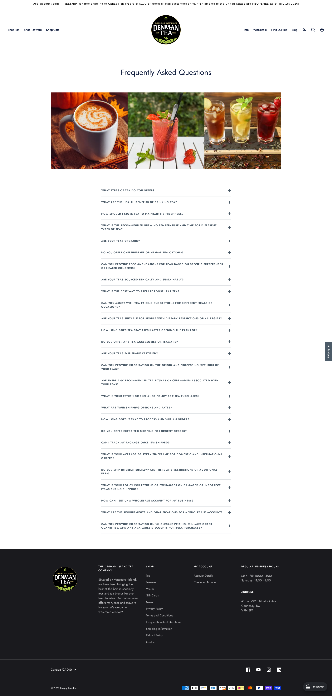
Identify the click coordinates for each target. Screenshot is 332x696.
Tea (148, 576)
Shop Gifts (52, 30)
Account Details (203, 576)
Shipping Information (159, 629)
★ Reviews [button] (328, 351)
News (149, 602)
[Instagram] (269, 669)
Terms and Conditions (159, 615)
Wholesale (260, 30)
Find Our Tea (279, 30)
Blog (294, 30)
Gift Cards (152, 595)
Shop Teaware (33, 30)
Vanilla (150, 589)
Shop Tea (13, 30)
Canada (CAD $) (61, 669)
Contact (150, 642)
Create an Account (205, 582)
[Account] (304, 30)
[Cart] (322, 30)
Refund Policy (154, 635)
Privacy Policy (154, 609)
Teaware (151, 582)
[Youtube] (258, 669)
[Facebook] (248, 669)
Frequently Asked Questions (163, 622)
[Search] (313, 30)
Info (246, 30)
